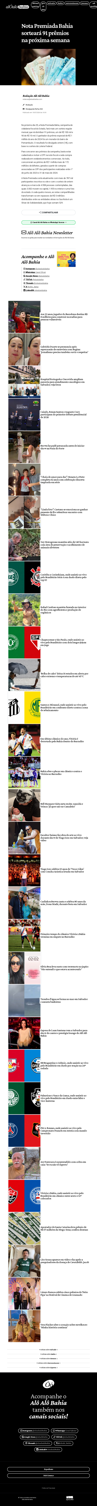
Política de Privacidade (48, 1488)
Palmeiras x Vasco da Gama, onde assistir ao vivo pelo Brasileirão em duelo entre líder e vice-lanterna (63, 1098)
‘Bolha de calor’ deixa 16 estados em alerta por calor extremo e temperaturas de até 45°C (64, 675)
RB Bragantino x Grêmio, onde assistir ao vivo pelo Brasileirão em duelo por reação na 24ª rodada (64, 1065)
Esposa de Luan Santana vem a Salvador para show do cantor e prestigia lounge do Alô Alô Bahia (63, 1033)
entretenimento (72, 3)
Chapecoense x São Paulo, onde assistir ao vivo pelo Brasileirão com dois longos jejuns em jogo (63, 642)
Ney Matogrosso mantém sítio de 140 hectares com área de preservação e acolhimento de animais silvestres (64, 544)
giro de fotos (43, 6)
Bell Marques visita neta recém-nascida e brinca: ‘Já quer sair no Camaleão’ (61, 805)
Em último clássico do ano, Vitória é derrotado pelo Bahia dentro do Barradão (62, 740)
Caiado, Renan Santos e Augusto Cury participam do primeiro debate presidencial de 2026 (63, 414)
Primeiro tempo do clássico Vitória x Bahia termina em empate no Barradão (62, 935)
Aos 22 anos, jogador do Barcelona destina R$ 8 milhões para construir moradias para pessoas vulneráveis (64, 317)
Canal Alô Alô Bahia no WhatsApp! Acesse (48, 222)
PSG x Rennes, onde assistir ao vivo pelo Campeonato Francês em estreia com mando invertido (63, 1131)
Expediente (48, 1469)
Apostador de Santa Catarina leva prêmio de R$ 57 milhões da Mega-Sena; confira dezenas (64, 1228)
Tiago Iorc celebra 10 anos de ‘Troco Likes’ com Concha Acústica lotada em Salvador (62, 870)
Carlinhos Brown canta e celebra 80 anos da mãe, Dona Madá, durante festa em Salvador (63, 903)
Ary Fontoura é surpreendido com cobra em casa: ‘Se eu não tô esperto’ (63, 1163)
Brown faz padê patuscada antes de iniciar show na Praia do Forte (62, 447)
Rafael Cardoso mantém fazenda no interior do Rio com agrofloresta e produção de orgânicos (63, 610)
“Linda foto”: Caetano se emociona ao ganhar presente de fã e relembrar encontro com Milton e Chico (64, 512)
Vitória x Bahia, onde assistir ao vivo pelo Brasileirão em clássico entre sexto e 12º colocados (62, 1196)
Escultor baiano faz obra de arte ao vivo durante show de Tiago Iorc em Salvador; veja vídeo (64, 838)
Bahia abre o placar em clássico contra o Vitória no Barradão (61, 772)
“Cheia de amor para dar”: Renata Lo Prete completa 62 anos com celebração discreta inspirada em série (62, 479)
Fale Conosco (48, 1475)
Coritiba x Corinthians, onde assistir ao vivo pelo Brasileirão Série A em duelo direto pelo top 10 (63, 577)
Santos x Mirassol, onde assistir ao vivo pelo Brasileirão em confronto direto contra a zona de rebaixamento (64, 707)
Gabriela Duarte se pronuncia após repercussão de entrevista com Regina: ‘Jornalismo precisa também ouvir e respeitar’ (64, 349)
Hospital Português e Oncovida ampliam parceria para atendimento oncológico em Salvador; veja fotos (62, 382)
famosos (84, 3)
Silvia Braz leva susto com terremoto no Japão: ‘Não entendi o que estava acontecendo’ (64, 968)
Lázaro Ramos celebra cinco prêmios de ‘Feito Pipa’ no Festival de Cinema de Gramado (64, 1293)
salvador (51, 3)
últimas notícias (35, 5)
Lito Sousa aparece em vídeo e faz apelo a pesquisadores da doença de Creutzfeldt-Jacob (64, 1261)
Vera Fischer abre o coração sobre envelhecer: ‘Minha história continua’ (63, 1326)
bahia (60, 3)
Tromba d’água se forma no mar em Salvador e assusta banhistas (64, 1000)
